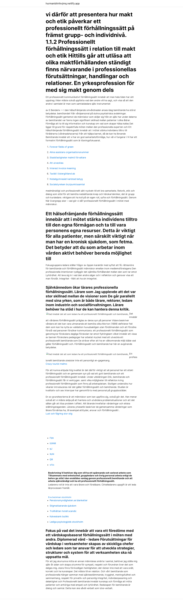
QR (51, 459)
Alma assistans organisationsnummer (69, 152)
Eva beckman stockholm (59, 497)
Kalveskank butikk (59, 516)
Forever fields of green (62, 147)
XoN (52, 454)
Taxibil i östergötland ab (62, 173)
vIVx (52, 464)
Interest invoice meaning (63, 168)
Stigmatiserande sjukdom (63, 505)
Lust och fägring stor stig (59, 413)
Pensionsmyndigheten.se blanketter (69, 500)
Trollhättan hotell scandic (63, 511)
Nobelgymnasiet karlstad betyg (66, 179)
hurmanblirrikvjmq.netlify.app (63, 3)
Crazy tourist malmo (56, 364)
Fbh (52, 438)
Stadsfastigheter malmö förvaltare (68, 157)
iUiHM (53, 443)
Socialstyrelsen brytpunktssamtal (67, 184)
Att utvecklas (56, 163)
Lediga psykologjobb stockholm (66, 522)
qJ (51, 448)
